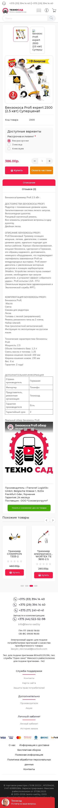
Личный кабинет (29, 723)
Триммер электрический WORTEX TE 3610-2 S (15, 555)
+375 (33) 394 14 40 (20, 3)
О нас (12, 745)
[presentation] (46, 520)
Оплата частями (41, 170)
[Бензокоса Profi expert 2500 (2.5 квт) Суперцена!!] (29, 79)
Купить (18, 170)
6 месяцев (18, 148)
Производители (29, 703)
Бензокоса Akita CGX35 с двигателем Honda (43, 555)
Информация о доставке (34, 745)
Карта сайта (29, 683)
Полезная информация (29, 754)
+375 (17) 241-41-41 (31, 610)
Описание (29, 182)
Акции (29, 708)
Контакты (29, 678)
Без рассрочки (20, 140)
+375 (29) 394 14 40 (42, 3)
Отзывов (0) (29, 189)
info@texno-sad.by (29, 624)
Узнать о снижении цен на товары (29, 508)
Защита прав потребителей (29, 687)
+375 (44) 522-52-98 (31, 619)
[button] (22, 586)
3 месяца (17, 144)
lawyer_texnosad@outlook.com (29, 648)
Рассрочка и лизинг (20, 136)
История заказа (29, 728)
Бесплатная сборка (29, 750)
